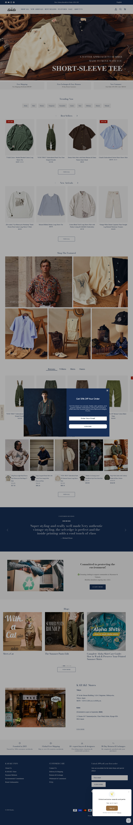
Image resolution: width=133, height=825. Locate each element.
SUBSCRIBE (88, 426)
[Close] (107, 390)
